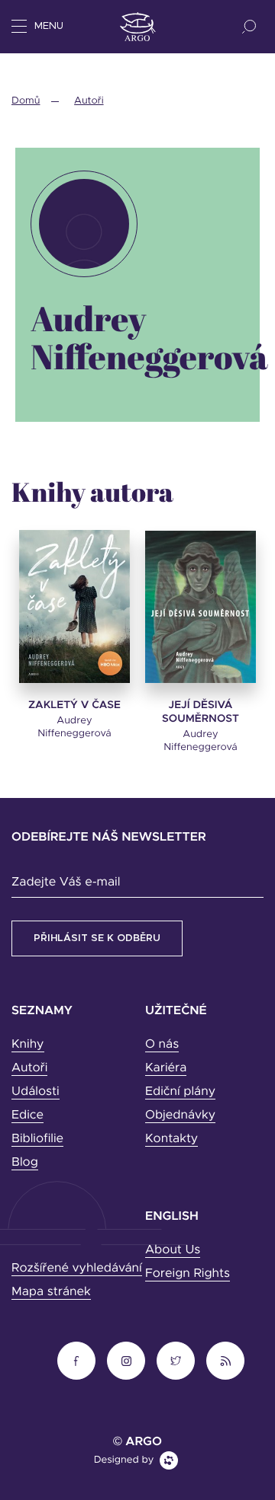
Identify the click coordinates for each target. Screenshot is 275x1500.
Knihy (27, 1045)
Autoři (88, 101)
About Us (172, 1250)
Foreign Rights (187, 1274)
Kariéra (165, 1068)
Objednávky (180, 1115)
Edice (27, 1115)
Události (35, 1092)
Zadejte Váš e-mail (65, 882)
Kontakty (171, 1139)
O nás (162, 1045)
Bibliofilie (37, 1139)
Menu (48, 26)
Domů (25, 101)
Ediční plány (180, 1092)
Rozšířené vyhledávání (76, 1268)
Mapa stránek (51, 1292)
